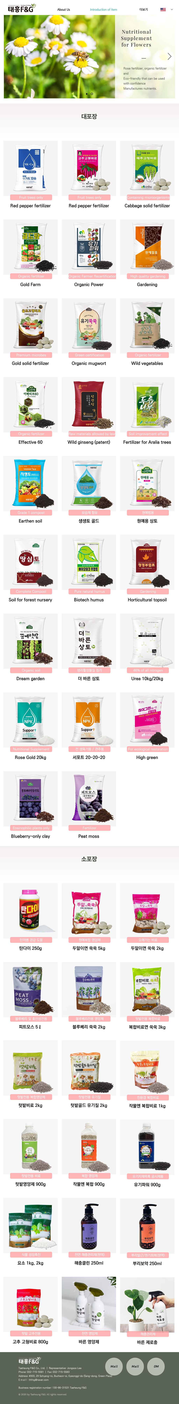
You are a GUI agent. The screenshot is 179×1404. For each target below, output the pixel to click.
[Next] (169, 56)
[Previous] (9, 56)
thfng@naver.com (39, 1379)
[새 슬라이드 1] (86, 94)
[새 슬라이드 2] (92, 94)
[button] (30, 168)
